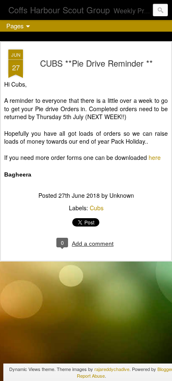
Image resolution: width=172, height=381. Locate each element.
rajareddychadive (111, 369)
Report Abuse (91, 375)
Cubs (97, 208)
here (155, 157)
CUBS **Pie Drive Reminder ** (96, 63)
